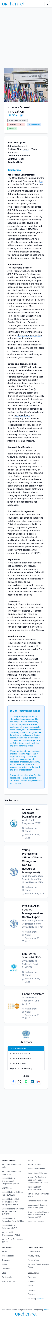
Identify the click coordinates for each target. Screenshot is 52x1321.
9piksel (46, 1310)
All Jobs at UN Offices (20, 1053)
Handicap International (37, 1201)
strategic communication (29, 335)
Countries (6, 1260)
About (4, 1251)
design (30, 392)
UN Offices (13, 115)
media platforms (22, 415)
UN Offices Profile (18, 1048)
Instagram (32, 1290)
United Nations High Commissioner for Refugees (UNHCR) (10, 1202)
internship (17, 267)
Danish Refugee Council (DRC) (38, 1195)
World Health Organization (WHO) (11, 1233)
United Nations (19, 178)
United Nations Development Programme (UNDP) (10, 1181)
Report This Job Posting (21, 1068)
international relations (33, 543)
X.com (30, 1286)
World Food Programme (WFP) (12, 1240)
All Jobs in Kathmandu (20, 1058)
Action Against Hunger (37, 1173)
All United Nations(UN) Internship (12, 1172)
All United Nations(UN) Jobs (12, 1165)
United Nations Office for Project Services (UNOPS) (13, 1211)
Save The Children (36, 1221)
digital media (36, 408)
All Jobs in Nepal (18, 1063)
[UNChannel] (13, 3)
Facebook (32, 1277)
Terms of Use (33, 1260)
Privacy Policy (34, 1256)
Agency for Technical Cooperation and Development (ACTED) (38, 1180)
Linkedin (31, 1281)
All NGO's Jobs (34, 1164)
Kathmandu (35, 124)
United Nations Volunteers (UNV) (10, 1226)
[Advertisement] (26, 36)
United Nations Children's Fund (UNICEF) (13, 1193)
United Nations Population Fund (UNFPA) (13, 1219)
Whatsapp (32, 1298)
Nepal (13, 128)
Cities (4, 1264)
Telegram (32, 1294)
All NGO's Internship (36, 1169)
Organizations (8, 1256)
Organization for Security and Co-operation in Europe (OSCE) (39, 1214)
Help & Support (9, 1281)
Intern (26, 149)
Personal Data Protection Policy (38, 1265)
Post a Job (7, 1277)
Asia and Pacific (19, 200)
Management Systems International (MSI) (37, 1206)
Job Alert (6, 1268)
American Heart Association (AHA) (35, 1188)
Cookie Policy (34, 1251)
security (33, 203)
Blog (4, 1273)
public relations (15, 572)
